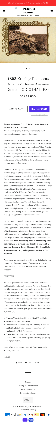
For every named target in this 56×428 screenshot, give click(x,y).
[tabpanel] (28, 39)
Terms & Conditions (28, 393)
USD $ (26, 400)
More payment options (39, 115)
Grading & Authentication (28, 385)
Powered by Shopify (28, 409)
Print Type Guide (28, 389)
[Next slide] (33, 69)
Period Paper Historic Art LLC (31, 406)
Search (28, 382)
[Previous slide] (22, 69)
